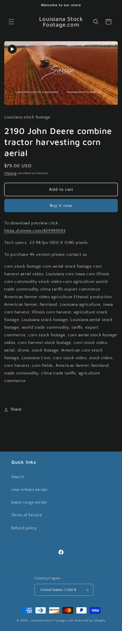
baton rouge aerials (29, 502)
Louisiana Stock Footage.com (52, 620)
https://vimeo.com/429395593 (34, 230)
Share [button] (16, 409)
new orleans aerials (29, 489)
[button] (11, 22)
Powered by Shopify (90, 620)
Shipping (10, 173)
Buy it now (61, 205)
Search (17, 477)
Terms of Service (26, 515)
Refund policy (24, 528)
